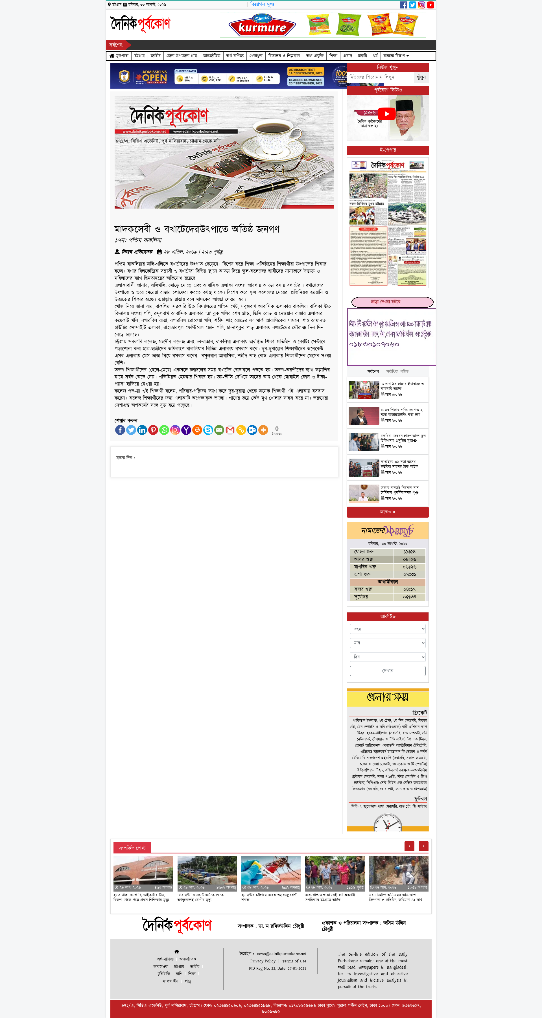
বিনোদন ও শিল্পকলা (284, 56)
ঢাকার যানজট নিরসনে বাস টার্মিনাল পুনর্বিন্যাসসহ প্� (400, 490)
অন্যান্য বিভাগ (395, 56)
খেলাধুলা (256, 56)
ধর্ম (375, 56)
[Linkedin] (142, 430)
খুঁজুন (421, 77)
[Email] (219, 430)
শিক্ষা (333, 56)
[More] (263, 430)
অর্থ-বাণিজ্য (235, 56)
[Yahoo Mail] (186, 430)
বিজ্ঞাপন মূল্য (262, 4)
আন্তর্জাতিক (211, 56)
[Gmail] (230, 430)
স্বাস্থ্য (187, 981)
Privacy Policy (263, 961)
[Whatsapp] (164, 430)
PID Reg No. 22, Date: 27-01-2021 (277, 968)
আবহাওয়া (161, 967)
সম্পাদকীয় (170, 981)
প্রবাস (347, 56)
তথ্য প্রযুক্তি (315, 56)
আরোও (386, 512)
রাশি (179, 974)
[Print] (197, 430)
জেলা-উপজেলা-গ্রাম (182, 56)
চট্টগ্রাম (139, 56)
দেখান (388, 671)
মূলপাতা (121, 56)
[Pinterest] (153, 430)
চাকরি (362, 56)
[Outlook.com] (252, 430)
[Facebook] (120, 430)
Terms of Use (294, 961)
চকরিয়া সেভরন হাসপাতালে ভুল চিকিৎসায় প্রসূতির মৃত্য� (403, 438)
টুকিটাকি (164, 974)
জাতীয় (156, 56)
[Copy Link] (241, 430)
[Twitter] (131, 430)
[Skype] (208, 430)
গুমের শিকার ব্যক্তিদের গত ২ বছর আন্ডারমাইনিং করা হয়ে (401, 412)
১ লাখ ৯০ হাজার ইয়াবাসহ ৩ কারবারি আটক (402, 386)
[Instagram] (175, 430)
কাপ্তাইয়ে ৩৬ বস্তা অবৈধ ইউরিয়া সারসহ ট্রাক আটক (400, 464)
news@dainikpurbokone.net (281, 954)
